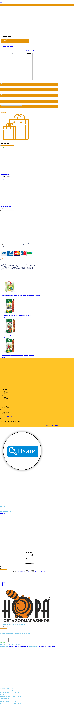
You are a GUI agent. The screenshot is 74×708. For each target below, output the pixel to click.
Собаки (3, 573)
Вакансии (6, 393)
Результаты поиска (3, 628)
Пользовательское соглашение (51, 424)
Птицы (3, 584)
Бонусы (4, 40)
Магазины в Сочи (6, 41)
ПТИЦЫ (4, 108)
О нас (5, 391)
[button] (15, 37)
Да (1, 508)
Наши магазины (6, 386)
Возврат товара (5, 407)
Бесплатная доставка (6, 206)
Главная (1, 108)
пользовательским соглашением (40, 571)
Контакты (6, 392)
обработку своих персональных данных (24, 571)
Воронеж (2, 513)
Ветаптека (4, 587)
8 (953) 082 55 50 (8, 46)
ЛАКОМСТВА (8, 108)
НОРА (1, 2)
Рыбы (3, 586)
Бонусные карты (5, 174)
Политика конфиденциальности (51, 425)
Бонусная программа (6, 411)
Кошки (3, 574)
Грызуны (3, 585)
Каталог (5, 39)
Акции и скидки (5, 141)
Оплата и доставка (7, 36)
